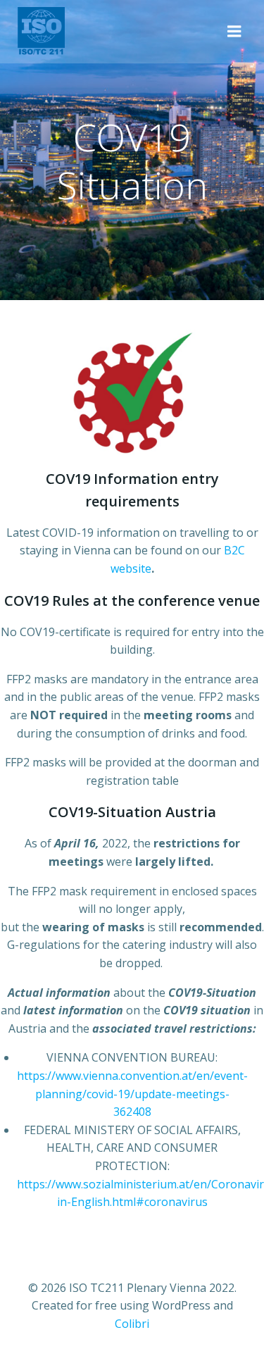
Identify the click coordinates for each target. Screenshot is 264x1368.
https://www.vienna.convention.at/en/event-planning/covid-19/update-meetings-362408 (132, 1093)
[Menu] (234, 32)
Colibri (132, 1323)
